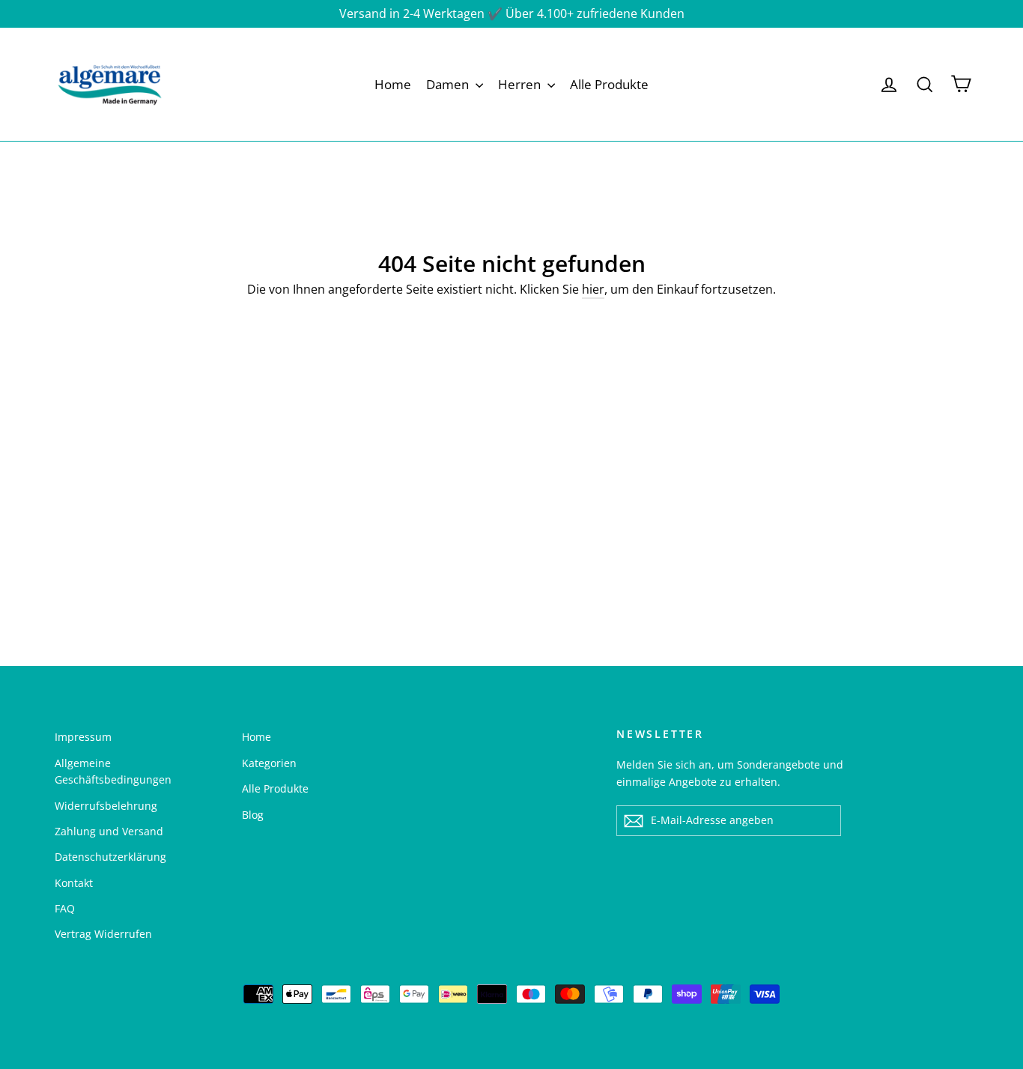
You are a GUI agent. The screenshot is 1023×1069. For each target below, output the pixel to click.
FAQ (65, 908)
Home (392, 84)
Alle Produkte (609, 84)
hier (593, 289)
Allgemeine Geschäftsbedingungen (113, 771)
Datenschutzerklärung (110, 857)
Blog (253, 815)
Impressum (83, 737)
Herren (521, 84)
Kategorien (269, 763)
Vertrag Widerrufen (103, 934)
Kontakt (74, 883)
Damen (449, 84)
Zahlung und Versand (109, 831)
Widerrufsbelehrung (106, 806)
